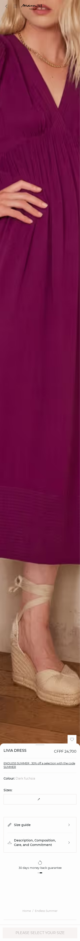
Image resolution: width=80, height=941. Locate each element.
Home (26, 911)
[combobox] (40, 799)
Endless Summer (46, 911)
